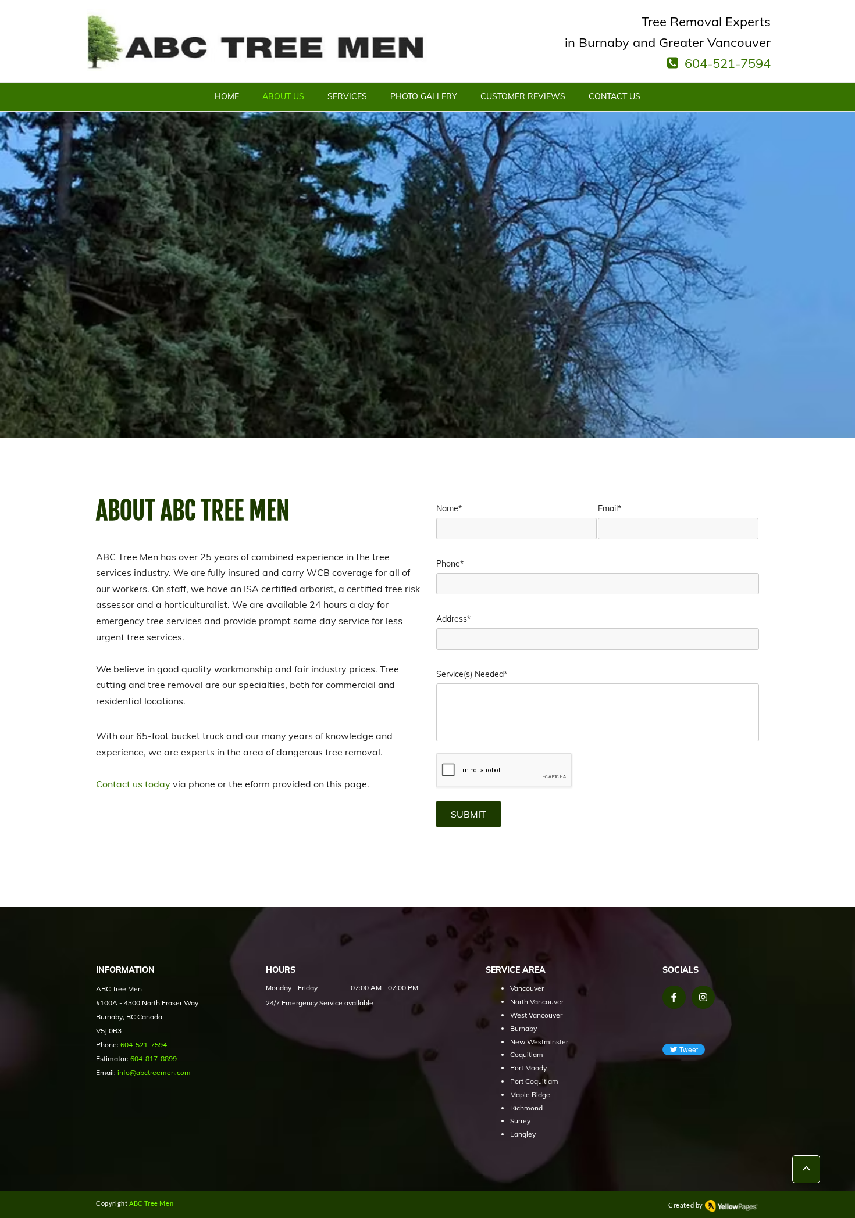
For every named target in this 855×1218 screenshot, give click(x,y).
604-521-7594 (728, 63)
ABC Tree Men (151, 1203)
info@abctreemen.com (154, 1072)
